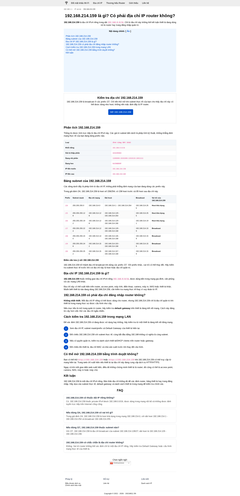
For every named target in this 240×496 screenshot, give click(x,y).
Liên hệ (145, 3)
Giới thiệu (133, 3)
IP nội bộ (77, 9)
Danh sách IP (146, 483)
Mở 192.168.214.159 (120, 112)
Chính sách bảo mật (73, 485)
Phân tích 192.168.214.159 (78, 36)
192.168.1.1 (68, 9)
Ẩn (128, 31)
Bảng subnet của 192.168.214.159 (81, 39)
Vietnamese (118, 463)
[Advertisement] (120, 72)
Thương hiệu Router (115, 3)
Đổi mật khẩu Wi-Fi (80, 3)
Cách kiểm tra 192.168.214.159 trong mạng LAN (88, 47)
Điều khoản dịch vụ (72, 483)
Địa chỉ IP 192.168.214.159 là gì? (81, 41)
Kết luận (69, 53)
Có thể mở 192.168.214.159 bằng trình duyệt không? (90, 50)
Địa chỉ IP (97, 3)
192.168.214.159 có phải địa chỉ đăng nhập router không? (92, 44)
